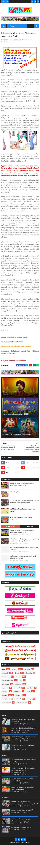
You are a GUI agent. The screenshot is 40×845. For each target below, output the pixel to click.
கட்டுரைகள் (18, 684)
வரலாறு (29, 699)
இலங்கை (18, 677)
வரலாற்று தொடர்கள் (22, 702)
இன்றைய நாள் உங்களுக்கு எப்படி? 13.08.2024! (16, 414)
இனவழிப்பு (29, 673)
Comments (29, 526)
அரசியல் (26, 40)
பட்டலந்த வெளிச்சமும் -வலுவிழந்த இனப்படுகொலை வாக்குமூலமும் (21, 820)
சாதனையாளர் (17, 691)
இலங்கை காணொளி (7, 680)
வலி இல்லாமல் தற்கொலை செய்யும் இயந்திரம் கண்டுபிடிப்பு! (24, 760)
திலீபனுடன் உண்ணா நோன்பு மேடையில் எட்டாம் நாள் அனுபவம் (18, 392)
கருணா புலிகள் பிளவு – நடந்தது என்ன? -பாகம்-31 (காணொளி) (23, 788)
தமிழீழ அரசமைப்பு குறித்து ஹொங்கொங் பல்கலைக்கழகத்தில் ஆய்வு (21, 484)
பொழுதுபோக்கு (6, 699)
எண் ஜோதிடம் (5, 684)
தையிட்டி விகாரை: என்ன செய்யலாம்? (22, 810)
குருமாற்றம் (30, 688)
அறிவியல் (27, 669)
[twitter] (35, 1)
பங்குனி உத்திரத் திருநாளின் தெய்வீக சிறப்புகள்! (17, 434)
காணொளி (17, 688)
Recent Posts (10, 526)
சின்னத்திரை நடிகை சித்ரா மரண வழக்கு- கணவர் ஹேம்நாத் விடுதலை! (23, 737)
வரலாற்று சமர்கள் (6, 702)
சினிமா (28, 691)
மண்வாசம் (18, 699)
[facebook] (32, 1)
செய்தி (32, 40)
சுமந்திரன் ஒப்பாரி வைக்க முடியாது (21, 827)
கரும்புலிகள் (5, 688)
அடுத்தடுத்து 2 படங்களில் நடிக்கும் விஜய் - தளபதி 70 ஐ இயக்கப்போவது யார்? (23, 729)
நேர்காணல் (18, 695)
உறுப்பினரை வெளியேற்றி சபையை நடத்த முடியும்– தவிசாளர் (24, 548)
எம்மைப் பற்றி (14, 492)
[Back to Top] (24, 839)
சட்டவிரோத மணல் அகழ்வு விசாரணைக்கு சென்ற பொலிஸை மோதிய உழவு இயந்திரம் (24, 501)
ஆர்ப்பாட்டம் (5, 673)
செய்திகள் (4, 42)
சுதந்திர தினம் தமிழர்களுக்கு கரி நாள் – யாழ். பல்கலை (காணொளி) (23, 557)
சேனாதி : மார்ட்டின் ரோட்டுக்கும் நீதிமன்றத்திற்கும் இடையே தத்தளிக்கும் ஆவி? (25, 802)
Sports (3, 669)
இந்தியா (17, 673)
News (5, 410)
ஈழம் (21, 680)
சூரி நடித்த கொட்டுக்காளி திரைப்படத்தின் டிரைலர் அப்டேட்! (23, 720)
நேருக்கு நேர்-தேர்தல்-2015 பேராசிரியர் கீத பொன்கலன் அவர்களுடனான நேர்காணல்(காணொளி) (23, 770)
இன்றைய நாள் (5, 677)
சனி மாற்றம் (5, 691)
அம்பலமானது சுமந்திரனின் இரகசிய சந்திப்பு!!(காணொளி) (16, 346)
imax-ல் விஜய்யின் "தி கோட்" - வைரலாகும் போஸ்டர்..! (23, 746)
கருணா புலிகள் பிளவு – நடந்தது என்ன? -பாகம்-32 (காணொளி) (23, 779)
